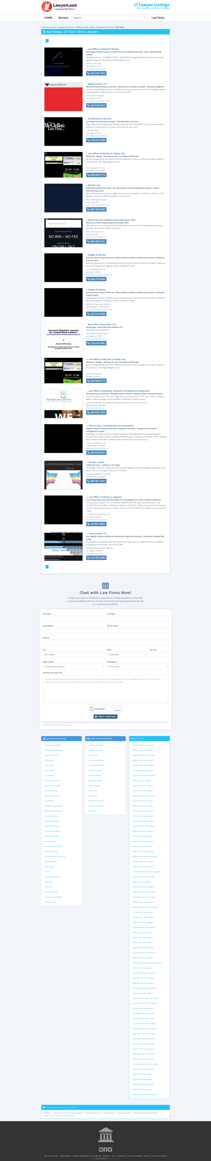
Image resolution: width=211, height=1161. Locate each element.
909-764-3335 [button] (97, 209)
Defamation (49, 801)
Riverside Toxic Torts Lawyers (143, 978)
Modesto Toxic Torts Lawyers (143, 902)
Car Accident (49, 775)
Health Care (93, 796)
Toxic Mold (48, 882)
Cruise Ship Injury (51, 791)
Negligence (47, 1113)
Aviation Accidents (51, 755)
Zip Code (153, 650)
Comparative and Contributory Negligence (68, 1113)
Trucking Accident (51, 892)
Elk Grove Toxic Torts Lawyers (143, 821)
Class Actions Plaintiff (52, 781)
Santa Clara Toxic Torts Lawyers (144, 1024)
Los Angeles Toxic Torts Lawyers (144, 897)
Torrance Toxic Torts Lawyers (143, 1069)
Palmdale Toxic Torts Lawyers (143, 948)
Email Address (48, 626)
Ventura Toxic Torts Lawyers (143, 1079)
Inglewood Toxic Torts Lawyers (144, 877)
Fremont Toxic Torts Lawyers (143, 841)
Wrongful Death (50, 902)
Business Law (93, 755)
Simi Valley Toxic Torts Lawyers (144, 1044)
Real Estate (93, 811)
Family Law (93, 791)
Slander (47, 872)
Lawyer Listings (153, 5)
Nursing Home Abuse (52, 831)
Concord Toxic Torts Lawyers (143, 786)
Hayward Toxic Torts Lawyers (143, 867)
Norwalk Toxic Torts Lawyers (143, 917)
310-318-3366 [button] (97, 313)
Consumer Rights (95, 770)
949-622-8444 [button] (97, 452)
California (79, 27)
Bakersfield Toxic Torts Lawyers (144, 755)
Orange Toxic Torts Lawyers (143, 937)
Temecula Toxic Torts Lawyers (143, 1059)
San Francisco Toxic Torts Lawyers (145, 1003)
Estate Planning (94, 786)
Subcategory (112, 662)
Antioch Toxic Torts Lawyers (143, 750)
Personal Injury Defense (53, 846)
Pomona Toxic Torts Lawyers (143, 958)
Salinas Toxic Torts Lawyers (142, 993)
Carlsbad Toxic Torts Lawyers (143, 770)
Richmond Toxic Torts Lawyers (144, 973)
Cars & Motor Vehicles (97, 760)
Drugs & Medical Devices (54, 811)
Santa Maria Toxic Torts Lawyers (144, 1034)
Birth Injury (49, 760)
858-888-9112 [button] (97, 174)
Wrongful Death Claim (93, 1113)
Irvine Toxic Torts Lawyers (142, 882)
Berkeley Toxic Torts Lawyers (143, 760)
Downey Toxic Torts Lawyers (143, 806)
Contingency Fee (109, 1113)
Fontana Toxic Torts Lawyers (143, 836)
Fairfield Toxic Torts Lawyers (143, 831)
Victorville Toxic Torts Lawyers (143, 1084)
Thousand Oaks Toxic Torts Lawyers (146, 1064)
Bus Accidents (50, 770)
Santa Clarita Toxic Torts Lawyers (145, 1029)
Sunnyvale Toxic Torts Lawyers (144, 1054)
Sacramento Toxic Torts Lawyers (144, 988)
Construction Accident (53, 786)
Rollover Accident (51, 862)
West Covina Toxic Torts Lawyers (144, 1094)
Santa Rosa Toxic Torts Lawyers (144, 1039)
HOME (48, 17)
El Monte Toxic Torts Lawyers (143, 816)
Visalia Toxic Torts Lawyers (142, 1089)
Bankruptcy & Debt (95, 750)
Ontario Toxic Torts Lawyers (143, 932)
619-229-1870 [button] (97, 73)
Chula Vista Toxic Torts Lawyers (144, 775)
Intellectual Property (96, 801)
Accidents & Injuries (104, 27)
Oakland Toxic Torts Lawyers (143, 922)
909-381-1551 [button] (97, 480)
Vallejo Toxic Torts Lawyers (142, 1074)
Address (46, 638)
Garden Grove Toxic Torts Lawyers (145, 856)
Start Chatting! (106, 716)
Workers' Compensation (53, 897)
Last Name (111, 614)
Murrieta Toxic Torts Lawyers (143, 912)
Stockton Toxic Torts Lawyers (143, 1049)
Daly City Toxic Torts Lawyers (143, 801)
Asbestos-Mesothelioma (53, 750)
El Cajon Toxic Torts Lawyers (143, 811)
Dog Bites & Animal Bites (54, 806)
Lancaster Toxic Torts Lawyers (143, 887)
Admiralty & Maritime (52, 745)
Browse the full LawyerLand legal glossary (58, 1115)
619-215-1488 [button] (97, 140)
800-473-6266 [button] (97, 278)
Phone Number (113, 626)
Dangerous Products (52, 796)
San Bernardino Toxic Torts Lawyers (146, 998)
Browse (63, 17)
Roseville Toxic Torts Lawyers (143, 983)
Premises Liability (51, 851)
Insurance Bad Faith (124, 1113)
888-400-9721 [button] (97, 241)
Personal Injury (50, 841)
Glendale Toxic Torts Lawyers (143, 862)
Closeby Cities (138, 738)
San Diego (89, 27)
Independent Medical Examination (145, 1113)
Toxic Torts (48, 887)
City (44, 650)
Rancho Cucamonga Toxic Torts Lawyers (147, 963)
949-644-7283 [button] (97, 412)
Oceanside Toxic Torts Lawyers (144, 927)
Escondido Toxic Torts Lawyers (144, 826)
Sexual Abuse (50, 867)
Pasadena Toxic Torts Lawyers (143, 953)
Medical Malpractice (52, 821)
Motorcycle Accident (52, 826)
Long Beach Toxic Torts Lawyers (144, 892)
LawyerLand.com (48, 27)
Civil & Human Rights (96, 765)
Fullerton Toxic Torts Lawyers (143, 851)
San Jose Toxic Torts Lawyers (143, 1008)
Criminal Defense (95, 775)
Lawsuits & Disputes (96, 806)
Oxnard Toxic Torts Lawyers (143, 943)
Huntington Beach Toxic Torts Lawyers (146, 872)
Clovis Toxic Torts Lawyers (142, 781)
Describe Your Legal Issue (52, 673)
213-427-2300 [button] (97, 557)
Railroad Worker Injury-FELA (55, 856)
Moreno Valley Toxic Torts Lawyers (145, 907)
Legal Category (48, 662)
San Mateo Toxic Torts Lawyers (144, 1013)
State (109, 650)
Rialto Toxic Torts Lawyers (142, 968)
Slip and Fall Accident (52, 877)
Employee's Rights (95, 781)
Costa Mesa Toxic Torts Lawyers (144, 796)
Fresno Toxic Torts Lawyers (142, 846)
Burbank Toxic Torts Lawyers (143, 765)
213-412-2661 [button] (97, 343)
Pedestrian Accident (52, 836)
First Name (47, 614)
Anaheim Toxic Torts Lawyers (143, 745)
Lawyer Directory (65, 27)
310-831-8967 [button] (97, 523)
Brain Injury (49, 765)
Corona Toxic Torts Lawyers (142, 791)
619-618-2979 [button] (97, 105)
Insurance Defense (51, 816)
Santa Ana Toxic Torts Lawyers (144, 1018)
